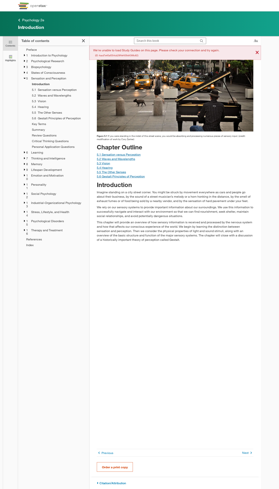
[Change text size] (256, 41)
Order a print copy (115, 467)
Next (245, 452)
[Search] (201, 41)
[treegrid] (53, 147)
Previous (107, 453)
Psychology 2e (33, 20)
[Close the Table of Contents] (83, 40)
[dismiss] (257, 53)
